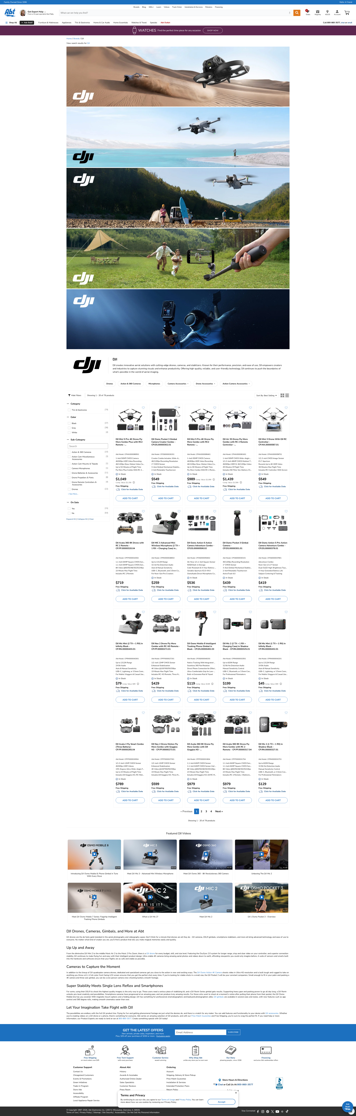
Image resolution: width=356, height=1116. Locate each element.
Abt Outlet (165, 22)
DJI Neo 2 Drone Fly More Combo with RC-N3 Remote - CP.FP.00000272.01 (165, 646)
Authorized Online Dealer (131, 1078)
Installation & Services (194, 7)
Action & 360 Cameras (131, 383)
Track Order (177, 7)
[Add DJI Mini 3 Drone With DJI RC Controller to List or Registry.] (286, 408)
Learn (158, 7)
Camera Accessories (177, 383)
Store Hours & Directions (235, 1080)
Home (120, 22)
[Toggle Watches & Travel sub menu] (148, 22)
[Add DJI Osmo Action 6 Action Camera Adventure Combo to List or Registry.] (215, 511)
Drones (109, 383)
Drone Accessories (204, 383)
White (74, 432)
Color (73, 417)
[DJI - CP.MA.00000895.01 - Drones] (130, 419)
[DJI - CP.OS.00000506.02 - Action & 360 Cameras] (201, 523)
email (350, 22)
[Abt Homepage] (10, 13)
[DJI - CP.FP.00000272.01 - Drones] (166, 624)
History (123, 1071)
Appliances (66, 22)
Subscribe (233, 1032)
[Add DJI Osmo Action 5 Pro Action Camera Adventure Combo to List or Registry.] (286, 511)
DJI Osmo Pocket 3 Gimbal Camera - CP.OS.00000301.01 (235, 545)
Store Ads (77, 1089)
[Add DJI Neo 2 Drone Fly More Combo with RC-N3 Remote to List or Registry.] (179, 612)
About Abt (125, 1067)
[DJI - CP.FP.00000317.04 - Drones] (237, 724)
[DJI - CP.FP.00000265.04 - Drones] (130, 724)
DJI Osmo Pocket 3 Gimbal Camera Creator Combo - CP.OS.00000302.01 (164, 442)
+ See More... (73, 494)
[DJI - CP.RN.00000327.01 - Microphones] (273, 724)
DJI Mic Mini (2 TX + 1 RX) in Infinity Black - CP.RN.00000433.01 (129, 646)
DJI (88, 43)
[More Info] (133, 482)
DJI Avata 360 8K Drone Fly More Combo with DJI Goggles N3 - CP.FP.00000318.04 (200, 747)
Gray (74, 428)
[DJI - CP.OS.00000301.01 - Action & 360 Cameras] (237, 523)
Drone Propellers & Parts (83, 477)
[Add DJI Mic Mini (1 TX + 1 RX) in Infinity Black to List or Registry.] (286, 612)
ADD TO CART (130, 498)
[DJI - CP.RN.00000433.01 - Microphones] (130, 624)
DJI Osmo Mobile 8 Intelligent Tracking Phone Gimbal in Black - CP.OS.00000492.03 (201, 646)
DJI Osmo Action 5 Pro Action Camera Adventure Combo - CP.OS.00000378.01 (273, 545)
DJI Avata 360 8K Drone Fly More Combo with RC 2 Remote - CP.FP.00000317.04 (237, 747)
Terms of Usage (168, 1099)
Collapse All (82, 519)
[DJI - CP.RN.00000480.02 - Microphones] (166, 523)
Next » (219, 811)
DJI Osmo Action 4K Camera (209, 972)
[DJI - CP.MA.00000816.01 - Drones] (237, 419)
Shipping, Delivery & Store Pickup (181, 1075)
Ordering (171, 1067)
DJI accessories (271, 1013)
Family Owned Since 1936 (15, 2)
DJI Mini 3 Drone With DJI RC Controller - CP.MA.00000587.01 (273, 442)
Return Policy (172, 1089)
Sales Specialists (127, 1082)
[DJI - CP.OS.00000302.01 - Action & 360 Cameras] (166, 419)
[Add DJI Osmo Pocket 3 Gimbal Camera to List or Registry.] (250, 511)
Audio (101, 22)
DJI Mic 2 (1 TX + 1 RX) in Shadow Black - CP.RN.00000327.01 (271, 747)
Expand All (71, 519)
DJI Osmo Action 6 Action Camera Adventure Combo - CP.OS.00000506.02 (200, 545)
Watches (139, 22)
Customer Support (82, 1067)
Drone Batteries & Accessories (85, 473)
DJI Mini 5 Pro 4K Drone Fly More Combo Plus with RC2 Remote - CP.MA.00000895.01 (129, 442)
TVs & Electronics (79, 410)
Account (170, 1071)
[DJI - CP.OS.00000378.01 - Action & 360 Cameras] (273, 523)
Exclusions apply (163, 1036)
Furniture (48, 22)
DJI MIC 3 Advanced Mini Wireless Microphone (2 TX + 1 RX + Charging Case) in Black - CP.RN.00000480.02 (165, 545)
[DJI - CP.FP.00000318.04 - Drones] (201, 724)
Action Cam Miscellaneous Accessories (83, 458)
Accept (221, 1101)
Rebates (208, 7)
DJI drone (151, 953)
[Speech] (289, 13)
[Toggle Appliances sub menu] (72, 22)
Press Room (125, 1089)
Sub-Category (78, 439)
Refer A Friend (346, 2)
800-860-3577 (125, 1018)
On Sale (75, 502)
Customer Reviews (128, 1086)
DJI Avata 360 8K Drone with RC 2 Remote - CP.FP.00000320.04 (130, 545)
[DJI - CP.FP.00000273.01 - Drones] (166, 724)
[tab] (282, 395)
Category (75, 403)
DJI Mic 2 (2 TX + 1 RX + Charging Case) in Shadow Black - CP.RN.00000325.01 (236, 646)
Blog (144, 7)
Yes (73, 508)
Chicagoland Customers (83, 1075)
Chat (220, 1084)
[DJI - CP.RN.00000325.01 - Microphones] (237, 624)
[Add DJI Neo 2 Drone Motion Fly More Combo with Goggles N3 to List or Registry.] (179, 713)
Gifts (151, 7)
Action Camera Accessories (235, 383)
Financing (219, 7)
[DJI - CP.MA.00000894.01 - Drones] (201, 419)
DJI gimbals (219, 997)
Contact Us (78, 1071)
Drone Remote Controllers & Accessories (84, 483)
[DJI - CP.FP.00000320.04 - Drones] (130, 523)
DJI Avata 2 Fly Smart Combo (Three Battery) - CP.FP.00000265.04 (130, 747)
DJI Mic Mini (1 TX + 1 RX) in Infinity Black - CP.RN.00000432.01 (272, 646)
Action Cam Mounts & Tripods (85, 464)
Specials (153, 22)
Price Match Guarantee (201, 1016)
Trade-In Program (80, 1086)
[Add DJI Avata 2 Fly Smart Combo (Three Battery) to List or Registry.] (143, 713)
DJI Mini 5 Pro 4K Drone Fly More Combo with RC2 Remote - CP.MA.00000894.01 (200, 442)
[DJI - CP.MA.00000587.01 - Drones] (273, 419)
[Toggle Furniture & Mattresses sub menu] (59, 22)
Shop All (13, 22)
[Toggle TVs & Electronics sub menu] (91, 22)
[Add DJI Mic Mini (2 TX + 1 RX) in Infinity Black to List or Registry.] (143, 612)
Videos (166, 7)
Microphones (154, 383)
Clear (91, 519)
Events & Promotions (82, 1078)
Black (74, 423)
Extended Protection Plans (177, 1086)
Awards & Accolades (129, 1075)
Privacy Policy (185, 1099)
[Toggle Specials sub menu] (158, 22)
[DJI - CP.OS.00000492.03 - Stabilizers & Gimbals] (201, 624)
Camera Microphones (81, 468)
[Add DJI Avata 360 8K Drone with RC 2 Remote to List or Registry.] (143, 511)
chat (343, 22)
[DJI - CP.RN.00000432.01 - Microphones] (273, 624)
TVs (82, 22)
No (73, 513)
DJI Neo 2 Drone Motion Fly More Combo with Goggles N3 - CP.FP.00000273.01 (164, 747)
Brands (136, 7)
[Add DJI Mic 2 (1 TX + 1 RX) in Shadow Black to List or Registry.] (286, 713)
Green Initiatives (80, 1082)
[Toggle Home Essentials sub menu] (129, 22)
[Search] (296, 13)
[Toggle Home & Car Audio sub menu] (111, 22)
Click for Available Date (132, 489)
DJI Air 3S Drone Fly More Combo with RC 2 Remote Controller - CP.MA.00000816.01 (235, 442)
